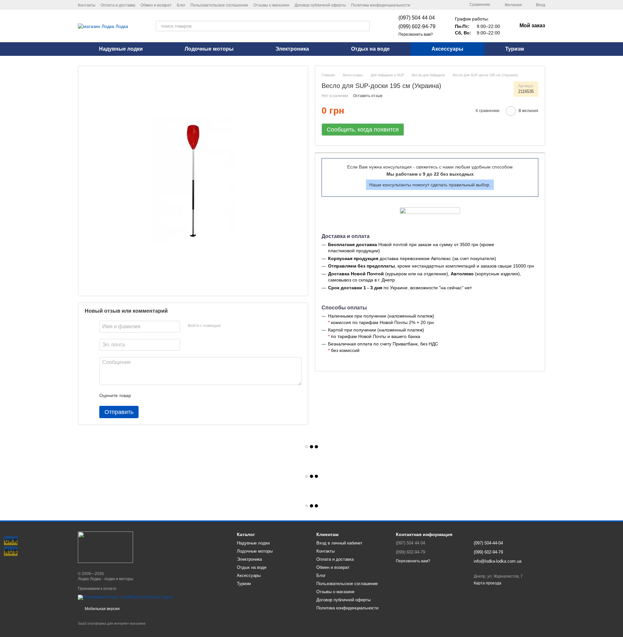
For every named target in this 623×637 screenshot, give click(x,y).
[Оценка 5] (183, 396)
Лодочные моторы (209, 49)
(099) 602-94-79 (416, 26)
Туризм (514, 49)
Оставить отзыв (367, 96)
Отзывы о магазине (271, 5)
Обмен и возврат (156, 5)
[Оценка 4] (173, 396)
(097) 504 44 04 (416, 17)
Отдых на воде (370, 49)
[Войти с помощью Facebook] (228, 326)
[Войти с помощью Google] (238, 326)
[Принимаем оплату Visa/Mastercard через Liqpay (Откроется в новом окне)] (125, 597)
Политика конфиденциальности (380, 5)
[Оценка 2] (152, 396)
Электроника (292, 49)
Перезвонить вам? (415, 34)
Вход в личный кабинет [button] (339, 543)
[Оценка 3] (162, 396)
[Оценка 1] (142, 396)
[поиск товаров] (365, 26)
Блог (181, 5)
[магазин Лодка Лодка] (105, 547)
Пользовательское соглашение (219, 5)
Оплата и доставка (118, 5)
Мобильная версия (102, 608)
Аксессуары (447, 49)
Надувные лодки (121, 49)
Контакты (86, 5)
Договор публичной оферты (320, 5)
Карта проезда (487, 583)
